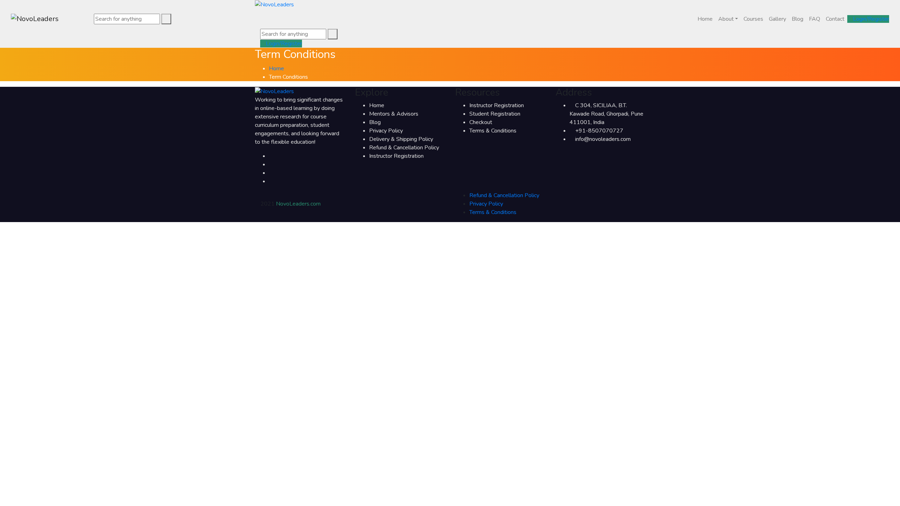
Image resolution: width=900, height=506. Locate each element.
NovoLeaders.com (298, 204)
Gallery (777, 19)
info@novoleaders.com (603, 139)
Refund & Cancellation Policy (404, 147)
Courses (753, 19)
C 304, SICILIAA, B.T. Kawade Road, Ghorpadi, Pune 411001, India (606, 114)
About (726, 19)
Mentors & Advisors (393, 114)
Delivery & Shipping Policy (401, 139)
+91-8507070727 (599, 131)
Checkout (480, 122)
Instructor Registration (396, 156)
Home (705, 19)
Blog (797, 19)
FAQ (814, 19)
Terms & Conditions (492, 131)
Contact (835, 19)
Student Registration (494, 114)
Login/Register (870, 19)
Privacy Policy (386, 131)
